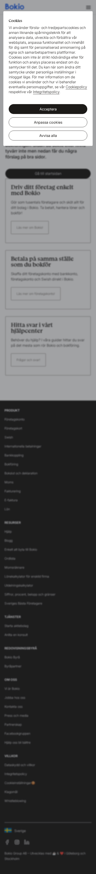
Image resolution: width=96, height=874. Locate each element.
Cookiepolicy (76, 87)
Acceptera (48, 109)
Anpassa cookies (48, 122)
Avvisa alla (48, 135)
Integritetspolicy (46, 92)
